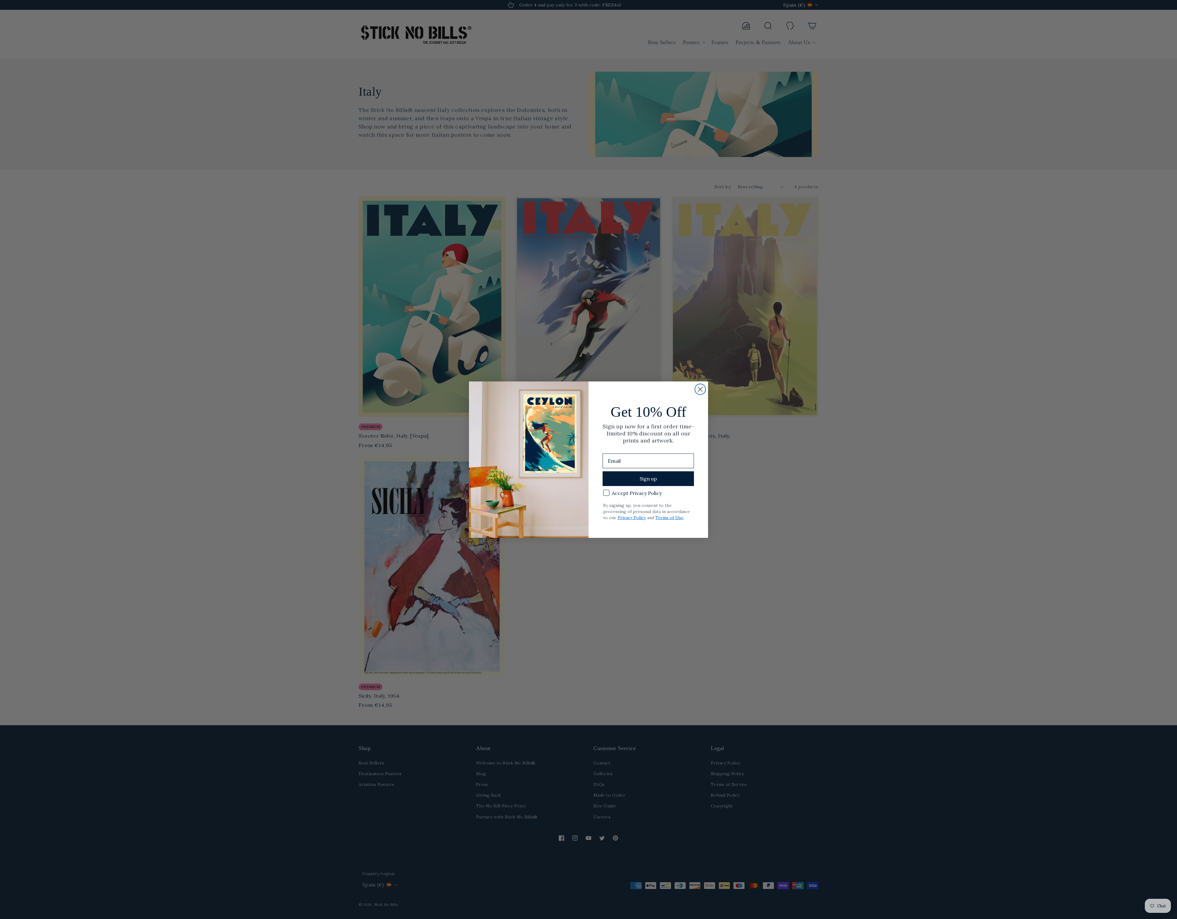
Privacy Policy (632, 517)
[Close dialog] (700, 389)
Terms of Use (669, 517)
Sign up (648, 479)
